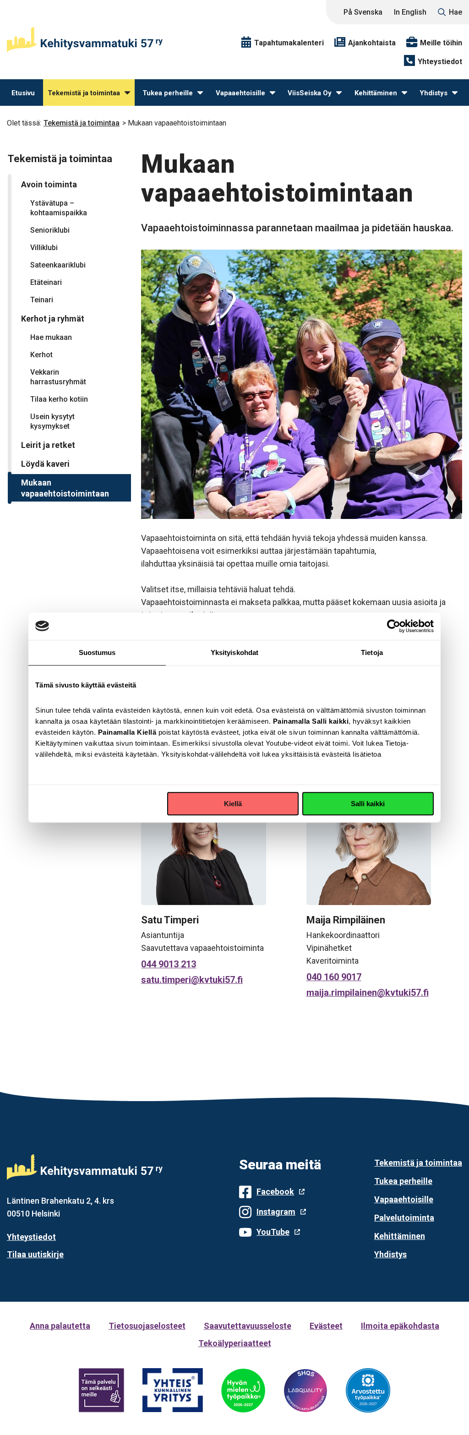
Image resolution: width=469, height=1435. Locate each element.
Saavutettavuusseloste (247, 1326)
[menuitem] (127, 93)
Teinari (41, 299)
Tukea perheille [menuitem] (167, 93)
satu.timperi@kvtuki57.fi (192, 979)
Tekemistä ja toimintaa (82, 123)
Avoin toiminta (49, 184)
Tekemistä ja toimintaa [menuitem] (84, 93)
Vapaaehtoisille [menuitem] (240, 93)
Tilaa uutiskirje (35, 1254)
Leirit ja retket (48, 445)
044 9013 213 (168, 964)
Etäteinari (46, 282)
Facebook (275, 1191)
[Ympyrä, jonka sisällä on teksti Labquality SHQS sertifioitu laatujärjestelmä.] (305, 1391)
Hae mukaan (51, 337)
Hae (455, 12)
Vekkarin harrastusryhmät (58, 377)
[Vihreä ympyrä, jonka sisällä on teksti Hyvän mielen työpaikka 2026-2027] (243, 1391)
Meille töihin (441, 42)
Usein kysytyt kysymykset (52, 421)
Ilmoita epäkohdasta (400, 1326)
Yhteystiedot (440, 61)
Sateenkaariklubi (58, 265)
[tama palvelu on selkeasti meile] (101, 1390)
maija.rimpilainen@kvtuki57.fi (367, 992)
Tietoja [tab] (372, 652)
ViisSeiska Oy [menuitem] (310, 93)
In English (410, 12)
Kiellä (233, 804)
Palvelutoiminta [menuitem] (404, 1217)
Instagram (275, 1212)
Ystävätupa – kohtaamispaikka (58, 208)
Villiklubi (44, 247)
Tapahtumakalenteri (289, 42)
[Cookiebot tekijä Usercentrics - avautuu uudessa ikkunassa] (394, 626)
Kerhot (41, 354)
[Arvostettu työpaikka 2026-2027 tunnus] (368, 1390)
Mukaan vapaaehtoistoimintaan (65, 488)
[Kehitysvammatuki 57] (85, 39)
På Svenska (363, 12)
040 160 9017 (333, 976)
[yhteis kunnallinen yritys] (172, 1390)
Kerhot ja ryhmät (52, 318)
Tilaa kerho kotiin (59, 399)
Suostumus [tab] (97, 652)
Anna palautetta (60, 1326)
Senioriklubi (50, 230)
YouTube (272, 1232)
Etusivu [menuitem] (23, 93)
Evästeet (326, 1326)
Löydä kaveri (45, 464)
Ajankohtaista (372, 42)
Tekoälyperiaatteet (234, 1343)
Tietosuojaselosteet (147, 1326)
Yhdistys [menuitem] (433, 93)
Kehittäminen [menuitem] (375, 93)
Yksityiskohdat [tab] (234, 652)
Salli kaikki (368, 804)
